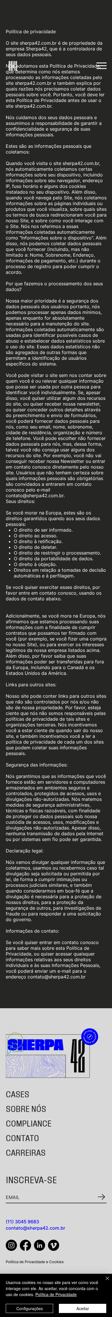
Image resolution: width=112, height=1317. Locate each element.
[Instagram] (11, 1245)
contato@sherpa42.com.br (35, 1228)
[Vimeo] (53, 1245)
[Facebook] (25, 1245)
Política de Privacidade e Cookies (35, 1261)
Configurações (29, 1308)
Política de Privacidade (56, 1294)
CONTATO (22, 1137)
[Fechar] (104, 1282)
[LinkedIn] (39, 1245)
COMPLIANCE (28, 1123)
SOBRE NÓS (26, 1108)
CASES (17, 1093)
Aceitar (82, 1308)
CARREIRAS (26, 1152)
